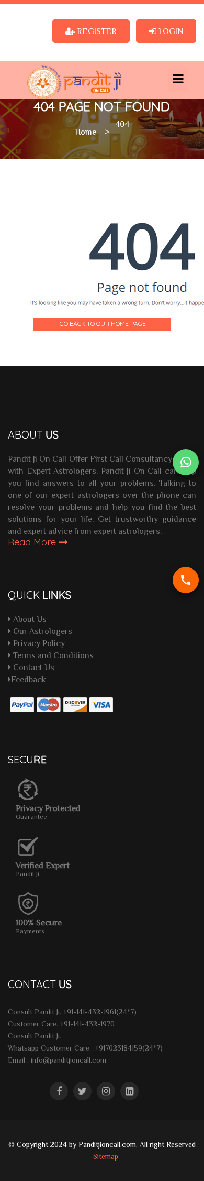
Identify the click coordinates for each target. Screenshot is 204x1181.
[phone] (186, 580)
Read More (33, 542)
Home (85, 131)
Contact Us (32, 667)
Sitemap (105, 1156)
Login (169, 31)
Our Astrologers (41, 631)
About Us (29, 619)
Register (96, 31)
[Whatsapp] (186, 462)
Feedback (28, 679)
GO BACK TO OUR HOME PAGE (103, 323)
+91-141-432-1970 (87, 1023)
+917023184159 (118, 1048)
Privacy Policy (38, 643)
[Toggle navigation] (178, 80)
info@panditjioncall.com (68, 1060)
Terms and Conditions (52, 655)
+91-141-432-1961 (89, 1011)
